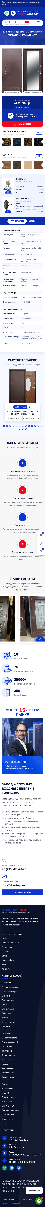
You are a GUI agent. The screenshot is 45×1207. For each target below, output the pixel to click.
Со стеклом (7, 1047)
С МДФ (5, 1123)
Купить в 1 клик (31, 419)
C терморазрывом (10, 987)
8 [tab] (26, 426)
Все (38, 133)
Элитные (6, 1026)
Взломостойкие (8, 1022)
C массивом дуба (9, 991)
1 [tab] (4, 426)
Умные (5, 1064)
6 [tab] (19, 426)
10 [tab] (32, 426)
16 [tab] (26, 429)
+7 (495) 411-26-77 (14, 869)
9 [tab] (29, 426)
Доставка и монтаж (10, 943)
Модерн (5, 1093)
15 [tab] (23, 429)
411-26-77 (28, 14)
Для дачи (6, 1084)
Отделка (5, 951)
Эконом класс (8, 1073)
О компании (7, 947)
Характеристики (17, 221)
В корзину (13, 419)
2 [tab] (7, 426)
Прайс (4, 938)
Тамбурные (7, 1051)
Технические (7, 1102)
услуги (32, 221)
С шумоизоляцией (10, 1042)
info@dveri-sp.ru (13, 885)
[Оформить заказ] (41, 543)
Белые (5, 1018)
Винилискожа (8, 1077)
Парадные (6, 1013)
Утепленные (7, 1068)
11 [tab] (35, 426)
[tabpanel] (22, 395)
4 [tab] (13, 426)
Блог (4, 965)
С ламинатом (8, 1115)
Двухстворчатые (9, 1097)
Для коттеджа (8, 1009)
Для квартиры (8, 1000)
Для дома (6, 1005)
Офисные (6, 1033)
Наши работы (8, 960)
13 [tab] (41, 426)
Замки (4, 956)
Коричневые (7, 1088)
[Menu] (38, 23)
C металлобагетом (10, 1038)
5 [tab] (16, 426)
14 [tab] (19, 429)
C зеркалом (7, 983)
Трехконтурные (8, 1055)
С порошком (7, 1119)
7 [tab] (23, 426)
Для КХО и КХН (8, 1106)
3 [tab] (10, 426)
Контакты (6, 969)
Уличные (6, 1060)
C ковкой (6, 996)
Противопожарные (10, 1110)
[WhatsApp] (6, 13)
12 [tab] (38, 426)
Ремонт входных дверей (13, 934)
